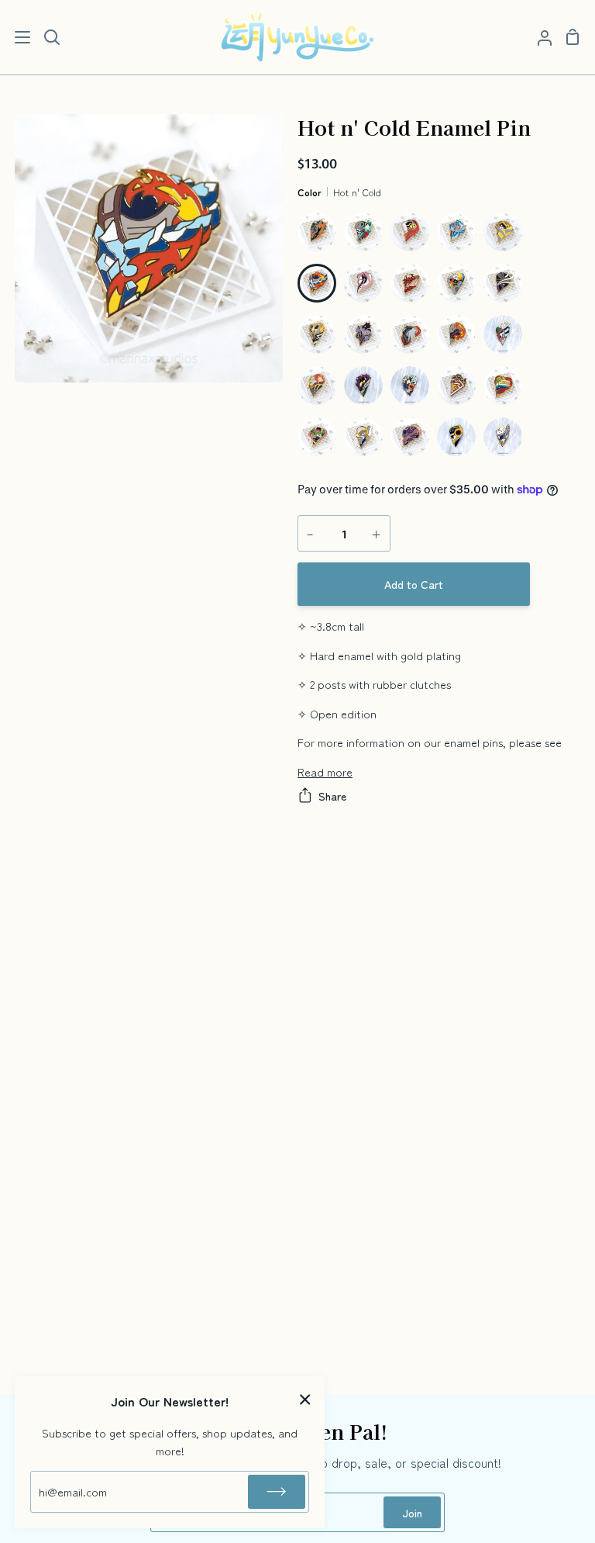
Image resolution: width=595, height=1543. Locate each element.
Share (332, 795)
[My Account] (538, 37)
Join (412, 1512)
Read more (325, 771)
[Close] (305, 1397)
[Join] (276, 1492)
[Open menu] (16, 37)
